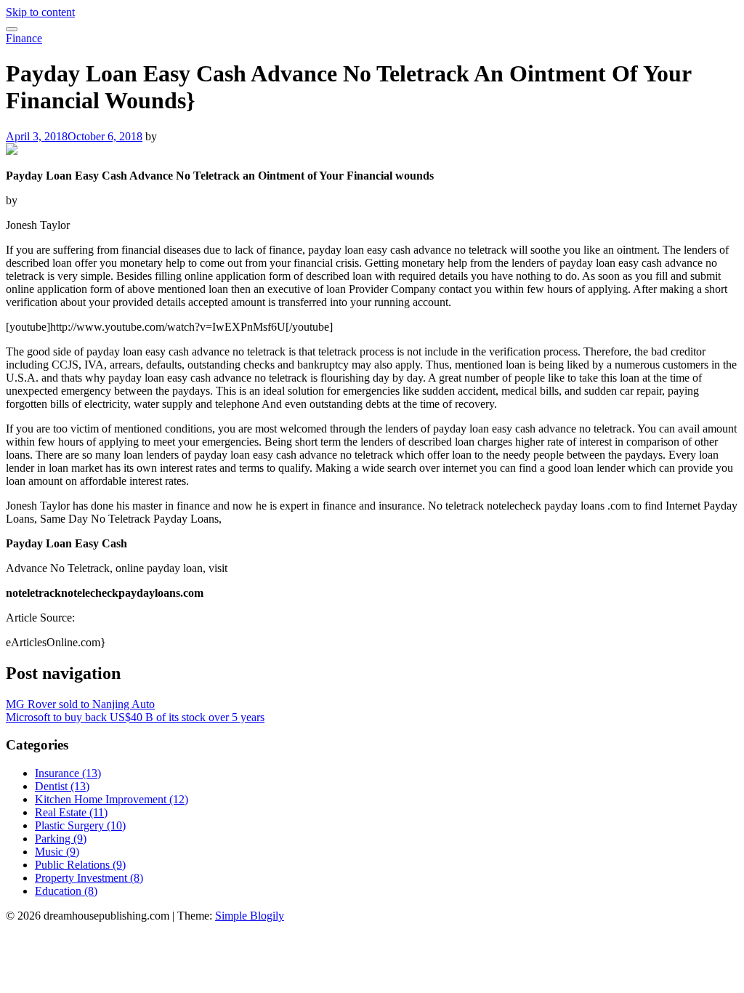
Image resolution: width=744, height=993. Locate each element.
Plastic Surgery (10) (80, 825)
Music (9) (57, 851)
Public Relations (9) (80, 865)
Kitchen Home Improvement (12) (111, 799)
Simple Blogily (249, 915)
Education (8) (66, 891)
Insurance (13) (68, 773)
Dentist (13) (62, 786)
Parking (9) (60, 838)
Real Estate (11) (71, 812)
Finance (24, 38)
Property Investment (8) (89, 878)
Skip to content (40, 12)
